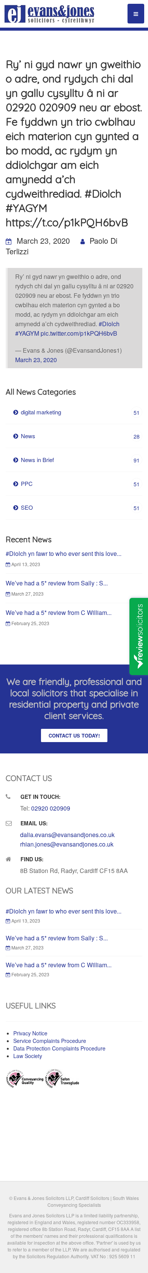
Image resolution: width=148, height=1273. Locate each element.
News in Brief (80, 460)
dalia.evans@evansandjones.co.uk (67, 834)
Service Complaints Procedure (49, 1040)
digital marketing (80, 412)
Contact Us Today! (74, 735)
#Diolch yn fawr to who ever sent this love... (63, 553)
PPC (80, 483)
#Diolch (109, 323)
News (80, 436)
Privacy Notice (30, 1033)
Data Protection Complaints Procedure (59, 1048)
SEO (80, 507)
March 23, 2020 (36, 359)
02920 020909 (50, 808)
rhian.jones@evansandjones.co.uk (66, 844)
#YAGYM (27, 333)
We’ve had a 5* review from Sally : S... (57, 583)
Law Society (27, 1056)
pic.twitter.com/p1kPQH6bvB (79, 333)
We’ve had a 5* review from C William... (59, 612)
